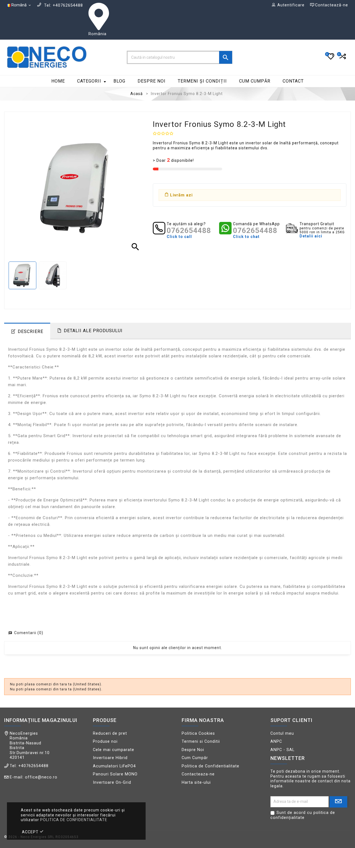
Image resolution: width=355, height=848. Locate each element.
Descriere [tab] (30, 331)
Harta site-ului (196, 782)
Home (58, 81)
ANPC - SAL (282, 749)
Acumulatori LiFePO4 (114, 766)
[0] (342, 59)
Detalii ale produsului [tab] (93, 330)
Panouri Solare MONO (115, 774)
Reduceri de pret (110, 733)
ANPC (276, 741)
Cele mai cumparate (113, 749)
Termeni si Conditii (201, 741)
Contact (293, 81)
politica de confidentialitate (73, 820)
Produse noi (105, 741)
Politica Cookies (198, 733)
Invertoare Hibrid (110, 757)
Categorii (89, 81)
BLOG (119, 81)
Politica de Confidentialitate (210, 766)
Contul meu (282, 733)
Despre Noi (152, 81)
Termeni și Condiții (202, 81)
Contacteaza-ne (198, 774)
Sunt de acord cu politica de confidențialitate (302, 815)
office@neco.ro (41, 777)
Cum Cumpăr (254, 81)
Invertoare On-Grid (112, 782)
